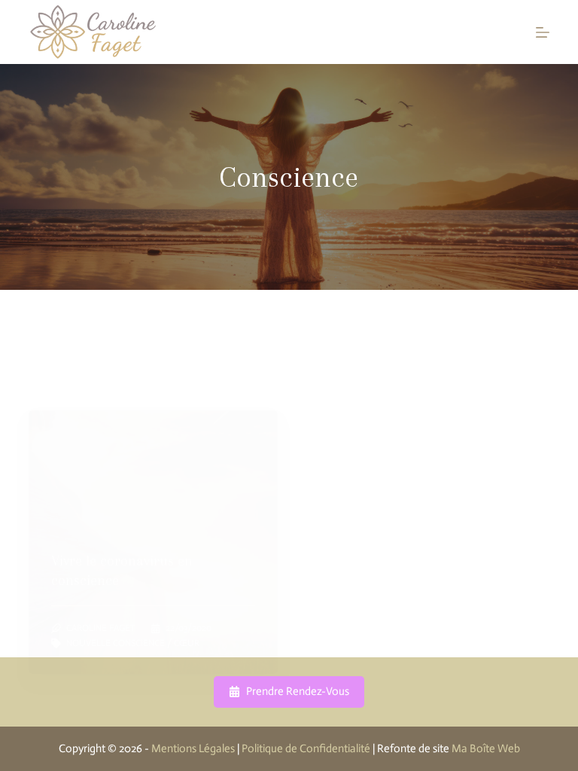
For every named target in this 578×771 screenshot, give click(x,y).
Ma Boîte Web (486, 748)
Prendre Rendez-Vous (297, 691)
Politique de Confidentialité (306, 748)
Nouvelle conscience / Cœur (132, 643)
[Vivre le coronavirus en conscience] (153, 542)
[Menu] (542, 32)
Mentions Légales (193, 748)
